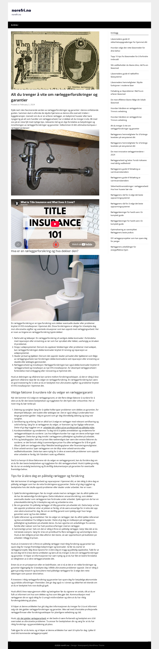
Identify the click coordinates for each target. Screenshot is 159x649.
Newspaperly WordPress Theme (91, 645)
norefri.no (21, 10)
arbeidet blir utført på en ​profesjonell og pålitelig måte (68, 427)
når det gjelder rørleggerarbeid (31, 618)
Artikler (14, 25)
